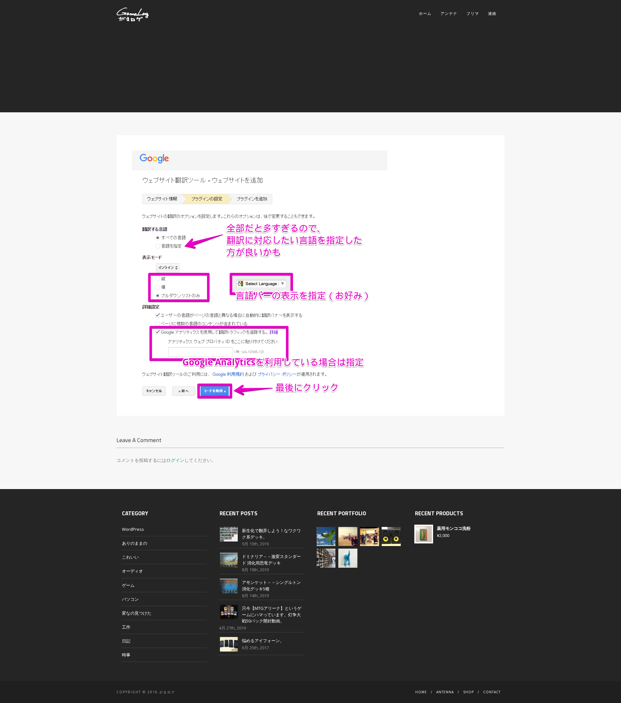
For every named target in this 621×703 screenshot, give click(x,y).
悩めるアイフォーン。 (263, 640)
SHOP (468, 692)
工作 (126, 627)
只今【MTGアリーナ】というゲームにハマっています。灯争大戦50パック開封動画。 (271, 614)
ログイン (175, 460)
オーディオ (132, 571)
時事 (126, 655)
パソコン (130, 599)
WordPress (133, 529)
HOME (421, 692)
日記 (126, 641)
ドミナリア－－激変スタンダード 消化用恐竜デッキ (271, 559)
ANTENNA (445, 692)
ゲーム (128, 585)
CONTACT (492, 692)
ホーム (425, 13)
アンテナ (449, 13)
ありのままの (134, 543)
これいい (130, 557)
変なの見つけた (136, 613)
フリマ (472, 13)
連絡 (492, 13)
